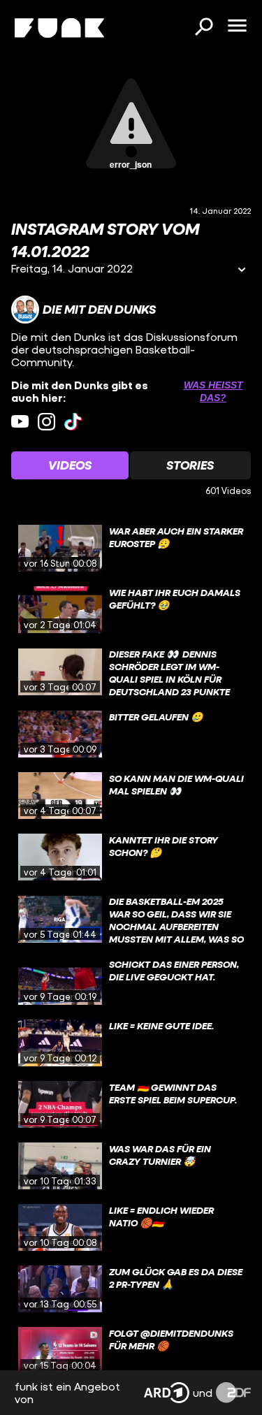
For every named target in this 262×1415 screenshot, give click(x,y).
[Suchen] (203, 28)
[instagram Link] (46, 421)
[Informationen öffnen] (242, 271)
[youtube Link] (20, 421)
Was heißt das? (213, 391)
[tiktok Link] (73, 421)
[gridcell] (131, 548)
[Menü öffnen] (237, 26)
